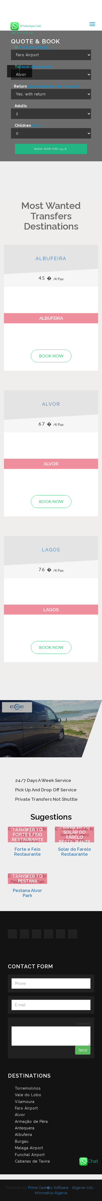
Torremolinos (28, 1088)
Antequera (25, 1128)
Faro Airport (26, 1108)
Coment (82, 1024)
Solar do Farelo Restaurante (74, 851)
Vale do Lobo (28, 1095)
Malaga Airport (29, 1148)
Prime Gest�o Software (48, 1188)
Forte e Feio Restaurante (27, 851)
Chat (93, 1161)
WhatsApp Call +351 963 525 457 (25, 29)
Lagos (51, 549)
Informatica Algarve (51, 1193)
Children (28, 125)
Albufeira (51, 258)
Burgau (22, 1141)
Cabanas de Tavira (32, 1161)
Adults (20, 106)
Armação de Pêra (31, 1121)
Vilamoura (25, 1102)
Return (46, 86)
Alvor (51, 404)
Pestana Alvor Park (27, 893)
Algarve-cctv (82, 1188)
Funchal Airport (30, 1155)
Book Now (51, 355)
